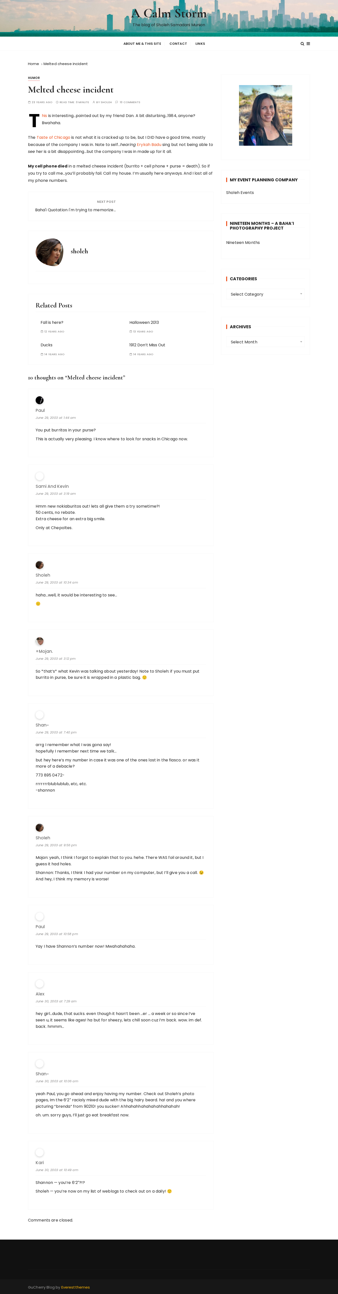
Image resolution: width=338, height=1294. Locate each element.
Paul (40, 926)
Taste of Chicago (53, 137)
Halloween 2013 (144, 322)
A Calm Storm (169, 13)
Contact (178, 43)
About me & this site (142, 43)
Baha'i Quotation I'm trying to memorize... (75, 210)
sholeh (106, 102)
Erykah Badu (149, 144)
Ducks (46, 345)
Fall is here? (52, 322)
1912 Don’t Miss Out (147, 345)
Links (200, 43)
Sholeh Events (240, 192)
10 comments (130, 102)
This (44, 115)
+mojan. (44, 651)
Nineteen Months (243, 242)
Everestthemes (75, 1287)
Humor (34, 78)
